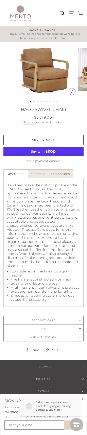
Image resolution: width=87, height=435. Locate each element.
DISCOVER (43, 366)
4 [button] (41, 102)
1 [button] (31, 102)
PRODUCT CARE (44, 320)
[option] (43, 34)
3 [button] (38, 102)
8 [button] (54, 102)
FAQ (43, 328)
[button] (15, 173)
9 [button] (57, 102)
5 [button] (44, 102)
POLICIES (43, 379)
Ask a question (43, 337)
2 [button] (34, 102)
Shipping (28, 122)
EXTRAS (43, 391)
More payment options (43, 161)
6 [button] (47, 102)
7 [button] (51, 102)
